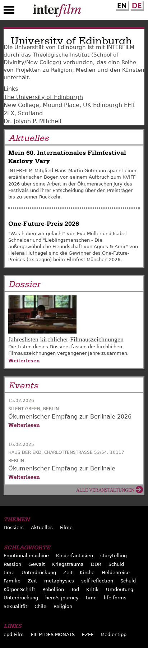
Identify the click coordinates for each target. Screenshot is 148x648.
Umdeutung (119, 589)
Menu (9, 11)
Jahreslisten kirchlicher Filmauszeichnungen (66, 339)
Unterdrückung (39, 572)
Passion (12, 564)
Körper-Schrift (19, 589)
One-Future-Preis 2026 (43, 224)
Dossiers (14, 527)
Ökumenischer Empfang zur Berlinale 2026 (69, 416)
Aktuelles (42, 527)
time (9, 572)
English (121, 4)
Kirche (87, 572)
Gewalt (36, 564)
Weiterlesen (24, 360)
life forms (115, 597)
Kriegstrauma (68, 564)
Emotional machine (26, 555)
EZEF (87, 634)
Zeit (68, 572)
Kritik (92, 589)
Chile (40, 606)
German (136, 4)
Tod (75, 589)
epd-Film (14, 634)
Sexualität (15, 606)
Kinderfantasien (74, 555)
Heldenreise (116, 572)
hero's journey (62, 597)
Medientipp (113, 634)
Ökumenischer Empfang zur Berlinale (61, 468)
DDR (96, 564)
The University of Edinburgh (43, 97)
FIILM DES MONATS (53, 634)
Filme (66, 527)
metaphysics (59, 581)
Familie (12, 581)
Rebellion (53, 589)
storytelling (113, 555)
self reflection (97, 581)
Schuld (116, 564)
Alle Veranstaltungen (105, 490)
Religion (63, 606)
